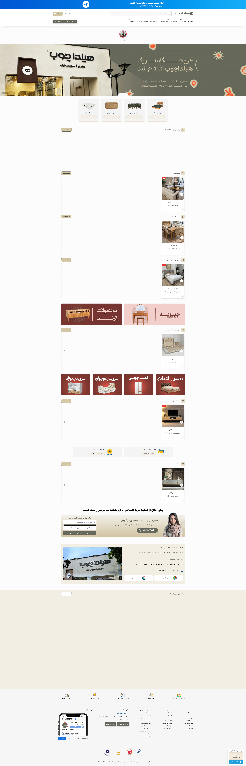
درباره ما (191, 726)
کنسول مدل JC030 (172, 496)
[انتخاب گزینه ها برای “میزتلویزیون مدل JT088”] (182, 437)
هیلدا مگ (191, 715)
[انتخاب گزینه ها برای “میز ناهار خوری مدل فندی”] (182, 253)
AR (78, 14)
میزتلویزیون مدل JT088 (173, 433)
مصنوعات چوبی (112, 113)
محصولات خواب (88, 113)
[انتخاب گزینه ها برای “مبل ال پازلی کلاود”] (182, 209)
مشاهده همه (66, 173)
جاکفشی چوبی (147, 736)
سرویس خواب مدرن (145, 723)
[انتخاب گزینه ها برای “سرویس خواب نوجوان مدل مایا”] (182, 366)
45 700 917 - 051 (164, 571)
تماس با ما (190, 728)
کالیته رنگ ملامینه (167, 723)
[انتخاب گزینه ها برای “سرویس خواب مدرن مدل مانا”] (182, 296)
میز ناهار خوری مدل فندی (172, 249)
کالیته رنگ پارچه (168, 728)
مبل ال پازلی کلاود (173, 205)
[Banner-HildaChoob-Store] (123, 70)
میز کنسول (148, 734)
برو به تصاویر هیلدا (150, 449)
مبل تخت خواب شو (146, 718)
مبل (171, 718)
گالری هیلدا (190, 718)
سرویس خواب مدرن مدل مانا (173, 292)
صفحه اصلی (190, 713)
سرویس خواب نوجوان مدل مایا (172, 362)
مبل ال (149, 715)
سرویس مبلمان (134, 113)
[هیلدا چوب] (184, 14)
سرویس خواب (157, 113)
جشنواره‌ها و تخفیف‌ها (187, 720)
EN (81, 14)
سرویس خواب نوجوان (145, 726)
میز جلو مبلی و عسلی (145, 731)
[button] (123, 36)
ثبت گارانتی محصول (98, 449)
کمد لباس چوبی (147, 728)
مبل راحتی (148, 713)
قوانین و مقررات (189, 723)
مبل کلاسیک (148, 720)
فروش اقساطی (168, 720)
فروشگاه (170, 713)
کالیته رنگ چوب (168, 726)
